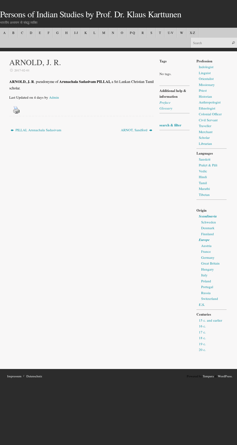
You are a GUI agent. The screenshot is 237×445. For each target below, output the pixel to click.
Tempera (208, 376)
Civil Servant (208, 120)
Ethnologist (207, 108)
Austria (206, 245)
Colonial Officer (210, 114)
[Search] (233, 43)
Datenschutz (34, 376)
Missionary (207, 84)
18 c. (202, 337)
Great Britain (210, 263)
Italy (204, 275)
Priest (203, 90)
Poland (206, 281)
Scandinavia (208, 216)
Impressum (14, 376)
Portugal (207, 286)
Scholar (204, 137)
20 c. (202, 349)
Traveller (205, 125)
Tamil (203, 182)
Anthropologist (210, 102)
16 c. (202, 326)
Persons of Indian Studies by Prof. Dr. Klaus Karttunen (90, 14)
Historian (205, 96)
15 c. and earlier (210, 320)
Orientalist (206, 78)
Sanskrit (204, 159)
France (206, 251)
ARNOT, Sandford (134, 130)
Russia (206, 292)
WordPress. (225, 376)
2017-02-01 (22, 70)
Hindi (203, 176)
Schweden (208, 222)
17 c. (202, 332)
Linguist (205, 72)
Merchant (205, 131)
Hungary (207, 269)
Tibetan (204, 194)
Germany (208, 257)
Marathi (204, 188)
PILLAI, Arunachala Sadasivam (38, 130)
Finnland (207, 234)
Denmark (208, 228)
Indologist (206, 66)
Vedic (203, 171)
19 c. (202, 343)
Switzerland (209, 298)
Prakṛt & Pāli (208, 165)
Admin (54, 97)
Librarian (205, 143)
